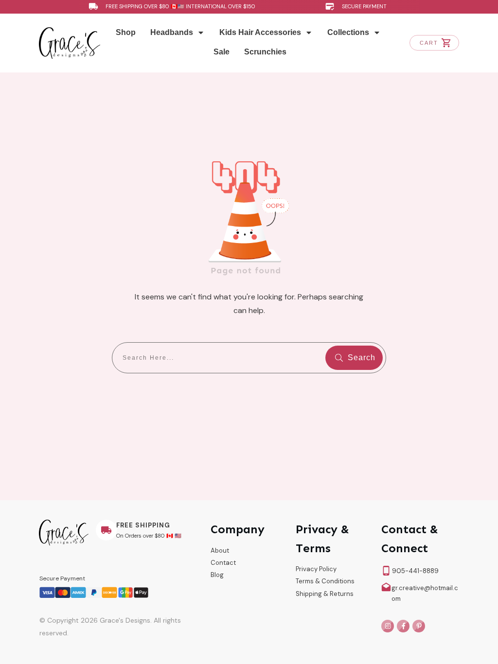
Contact (223, 563)
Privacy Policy (316, 569)
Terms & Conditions (325, 581)
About (220, 550)
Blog (217, 575)
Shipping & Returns (325, 594)
